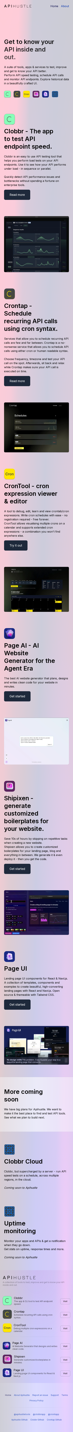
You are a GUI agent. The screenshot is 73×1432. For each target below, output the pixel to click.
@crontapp (53, 1414)
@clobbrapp (39, 1414)
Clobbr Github (37, 1419)
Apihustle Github (19, 1419)
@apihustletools (22, 1414)
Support (55, 1395)
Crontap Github (54, 1419)
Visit (65, 1301)
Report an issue (40, 1395)
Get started (17, 696)
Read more (17, 194)
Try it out (16, 545)
